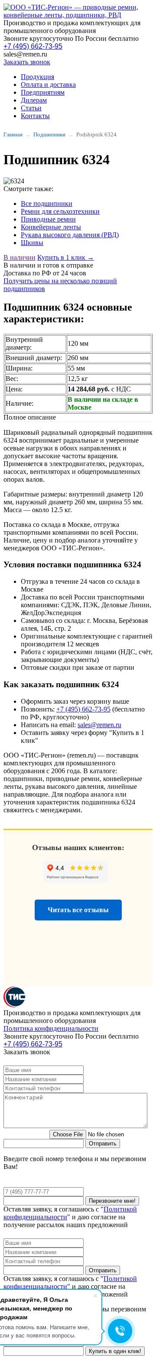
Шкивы (32, 242)
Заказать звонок (26, 62)
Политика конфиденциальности (50, 1028)
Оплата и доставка (48, 84)
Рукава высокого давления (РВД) (70, 234)
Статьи (31, 108)
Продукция (37, 76)
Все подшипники (46, 203)
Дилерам (34, 100)
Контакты (35, 115)
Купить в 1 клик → (65, 257)
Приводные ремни (48, 219)
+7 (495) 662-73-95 (32, 46)
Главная (13, 134)
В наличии (19, 257)
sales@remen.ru (99, 724)
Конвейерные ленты (51, 227)
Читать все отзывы (78, 910)
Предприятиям (43, 92)
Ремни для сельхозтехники (60, 211)
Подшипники (49, 134)
